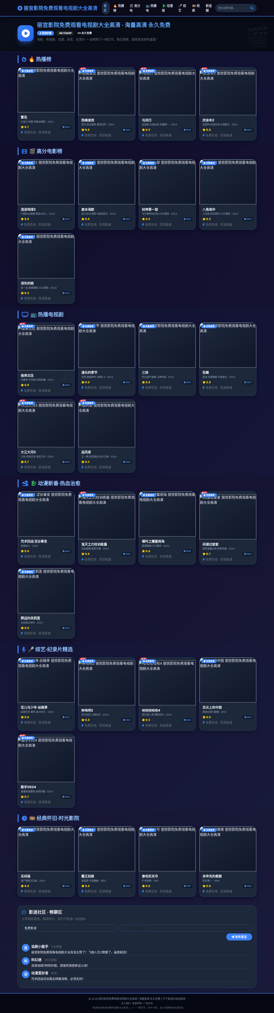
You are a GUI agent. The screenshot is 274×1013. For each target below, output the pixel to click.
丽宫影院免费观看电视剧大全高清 (60, 8)
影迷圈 (209, 8)
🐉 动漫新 (167, 8)
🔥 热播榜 (118, 8)
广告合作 (148, 1003)
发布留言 (240, 937)
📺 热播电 (151, 8)
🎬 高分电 (135, 8)
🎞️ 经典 (196, 8)
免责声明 (137, 1003)
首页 (105, 8)
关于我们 (126, 1003)
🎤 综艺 (182, 8)
